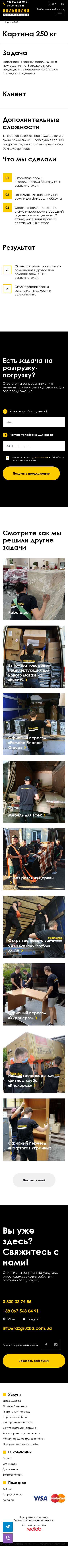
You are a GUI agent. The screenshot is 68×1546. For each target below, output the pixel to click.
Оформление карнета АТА (20, 1443)
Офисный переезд (15, 1406)
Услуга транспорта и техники (21, 1433)
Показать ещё (34, 1180)
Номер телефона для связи (29, 435)
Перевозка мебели (15, 1416)
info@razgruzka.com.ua (27, 1328)
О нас (7, 1458)
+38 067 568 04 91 (21, 1310)
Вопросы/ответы (13, 1474)
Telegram (33, 1319)
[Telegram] (8, 1527)
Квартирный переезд (16, 1411)
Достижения (10, 1469)
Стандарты (10, 1463)
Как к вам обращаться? (26, 411)
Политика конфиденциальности (34, 1520)
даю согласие (40, 457)
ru (62, 3)
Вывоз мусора (12, 1400)
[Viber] (8, 1538)
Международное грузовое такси (24, 1438)
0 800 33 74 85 (15, 5)
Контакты (8, 1499)
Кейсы (7, 1489)
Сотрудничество (13, 1494)
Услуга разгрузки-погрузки (20, 1427)
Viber (11, 1319)
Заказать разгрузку (34, 1361)
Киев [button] (51, 3)
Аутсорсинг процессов (18, 1422)
